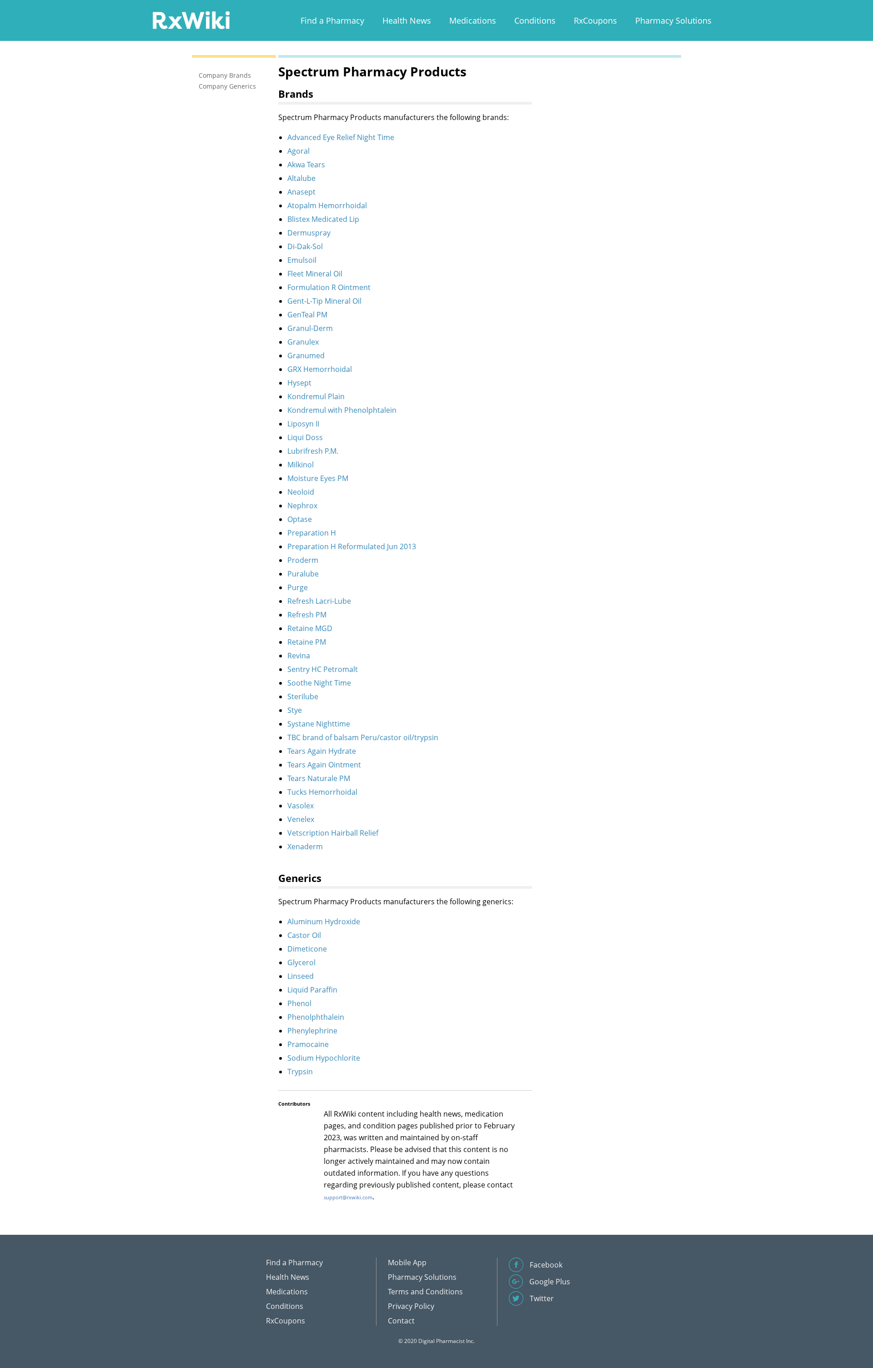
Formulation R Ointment (329, 287)
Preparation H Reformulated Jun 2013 (351, 546)
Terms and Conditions (425, 1292)
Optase (299, 519)
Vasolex (300, 806)
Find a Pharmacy (332, 20)
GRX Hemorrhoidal (319, 369)
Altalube (301, 178)
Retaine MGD (309, 628)
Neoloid (300, 492)
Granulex (303, 342)
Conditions (535, 20)
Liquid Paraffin (312, 990)
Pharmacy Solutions (673, 20)
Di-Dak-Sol (305, 246)
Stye (294, 710)
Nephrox (302, 506)
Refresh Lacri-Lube (319, 601)
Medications (472, 20)
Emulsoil (301, 260)
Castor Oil (304, 935)
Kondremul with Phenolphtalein (341, 410)
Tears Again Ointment (324, 765)
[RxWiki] (191, 20)
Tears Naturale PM (318, 778)
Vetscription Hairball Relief (332, 833)
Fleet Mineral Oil (314, 274)
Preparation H (311, 533)
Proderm (302, 560)
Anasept (301, 192)
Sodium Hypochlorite (323, 1058)
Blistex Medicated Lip (323, 219)
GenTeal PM (307, 315)
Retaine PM (306, 642)
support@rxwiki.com (348, 1197)
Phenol (299, 1003)
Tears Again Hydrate (321, 751)
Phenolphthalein (315, 1017)
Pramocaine (308, 1044)
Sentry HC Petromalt (322, 669)
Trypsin (300, 1072)
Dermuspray (309, 233)
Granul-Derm (310, 328)
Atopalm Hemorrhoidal (327, 205)
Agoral (298, 151)
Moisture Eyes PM (317, 478)
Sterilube (302, 697)
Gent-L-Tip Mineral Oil (324, 301)
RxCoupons (595, 20)
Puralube (303, 574)
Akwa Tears (306, 165)
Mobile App (407, 1263)
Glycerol (301, 962)
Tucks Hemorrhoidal (322, 792)
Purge (297, 587)
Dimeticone (307, 949)
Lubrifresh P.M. (312, 451)
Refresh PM (306, 615)
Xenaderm (305, 847)
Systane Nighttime (318, 724)
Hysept (299, 383)
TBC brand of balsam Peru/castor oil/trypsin (362, 737)
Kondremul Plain (316, 396)
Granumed (306, 356)
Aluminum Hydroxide (323, 922)
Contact (401, 1321)
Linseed (300, 976)
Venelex (300, 819)
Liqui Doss (305, 437)
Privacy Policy (411, 1306)
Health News (406, 20)
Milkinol (300, 465)
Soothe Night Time (319, 683)
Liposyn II (303, 424)
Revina (298, 656)
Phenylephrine (312, 1031)
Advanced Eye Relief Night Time (340, 137)
